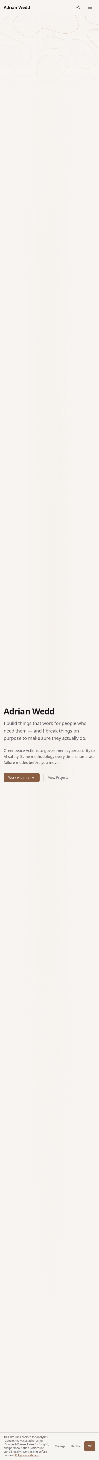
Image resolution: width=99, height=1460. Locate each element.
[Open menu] (90, 7)
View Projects (58, 777)
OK (90, 1446)
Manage (60, 1446)
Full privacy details (27, 1455)
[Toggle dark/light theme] (78, 7)
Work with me (18, 777)
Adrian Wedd (17, 7)
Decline (76, 1446)
